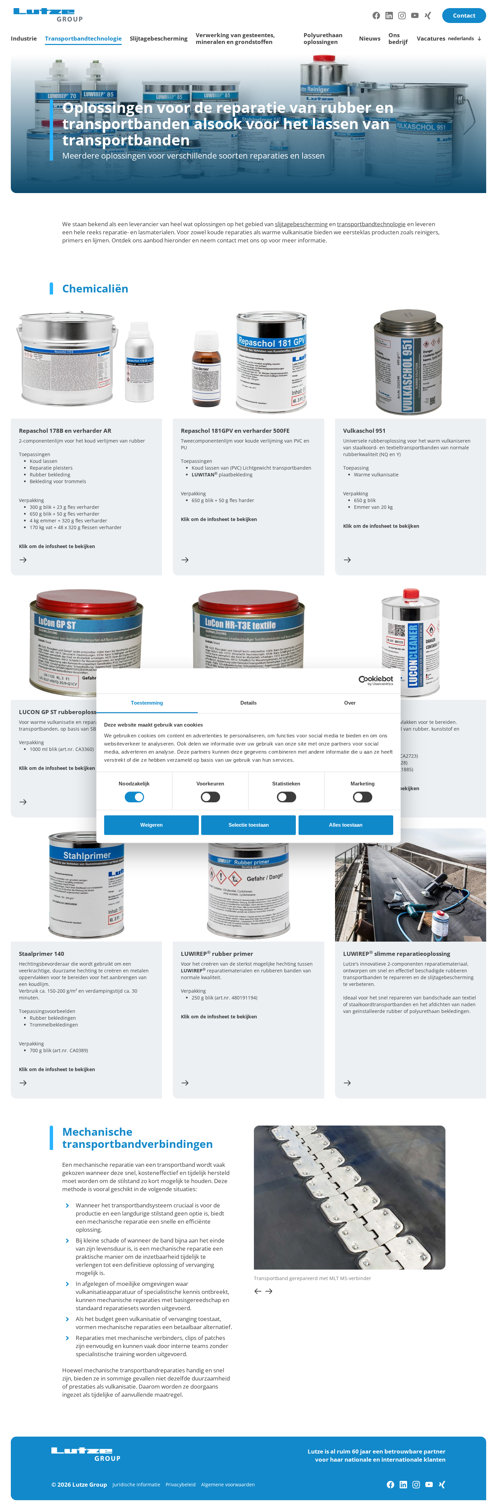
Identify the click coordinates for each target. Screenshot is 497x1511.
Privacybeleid (181, 1484)
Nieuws (369, 38)
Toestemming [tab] (147, 703)
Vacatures (431, 38)
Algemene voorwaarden (228, 1484)
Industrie (24, 38)
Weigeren (151, 825)
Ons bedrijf (398, 38)
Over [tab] (350, 703)
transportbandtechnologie (371, 224)
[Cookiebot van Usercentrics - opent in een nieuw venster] (363, 681)
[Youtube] (415, 15)
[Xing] (427, 15)
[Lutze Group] (48, 15)
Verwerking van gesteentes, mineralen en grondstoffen (235, 38)
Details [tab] (248, 703)
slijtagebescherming (301, 224)
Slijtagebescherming (159, 38)
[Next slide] (269, 1291)
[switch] (210, 797)
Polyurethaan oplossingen (323, 38)
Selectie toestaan (249, 825)
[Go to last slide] (258, 1291)
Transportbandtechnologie (83, 38)
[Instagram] (402, 15)
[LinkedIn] (389, 15)
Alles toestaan (345, 825)
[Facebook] (376, 15)
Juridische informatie (136, 1484)
